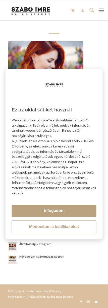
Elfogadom (54, 210)
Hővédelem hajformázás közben (41, 256)
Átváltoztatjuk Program (35, 244)
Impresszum (17, 296)
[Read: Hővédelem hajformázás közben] (12, 259)
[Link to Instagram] (88, 301)
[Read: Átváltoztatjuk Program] (12, 246)
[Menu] (101, 10)
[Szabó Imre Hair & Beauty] (31, 10)
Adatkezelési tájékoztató (45, 296)
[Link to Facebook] (81, 301)
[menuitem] (83, 11)
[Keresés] (92, 11)
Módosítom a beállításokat (54, 226)
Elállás (68, 296)
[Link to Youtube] (96, 301)
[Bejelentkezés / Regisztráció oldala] (83, 11)
